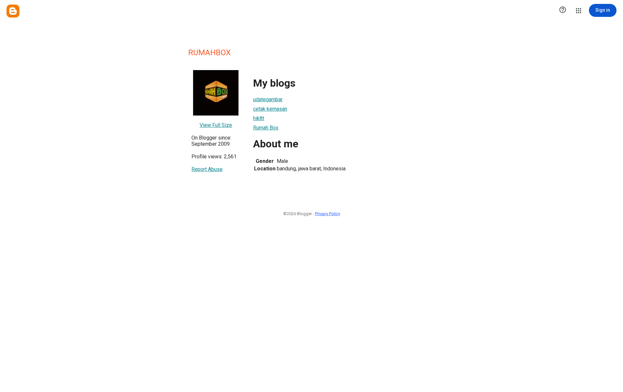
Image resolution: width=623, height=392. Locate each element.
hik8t (258, 118)
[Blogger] (12, 11)
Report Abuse (207, 169)
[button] (562, 10)
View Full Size (216, 125)
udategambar (268, 99)
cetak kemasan (270, 109)
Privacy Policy (327, 213)
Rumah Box (265, 128)
